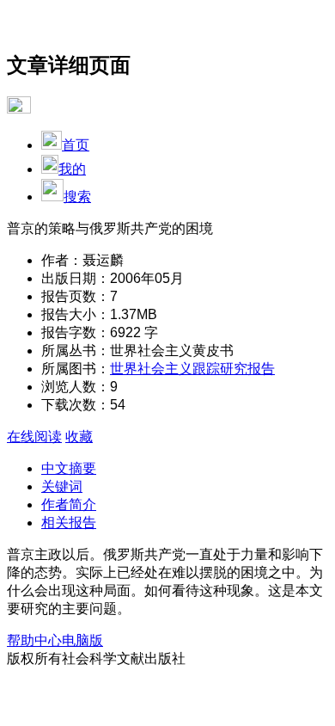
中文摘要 (68, 468)
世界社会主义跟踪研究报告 (192, 368)
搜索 (77, 196)
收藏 (79, 436)
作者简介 (68, 504)
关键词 (61, 486)
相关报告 (68, 522)
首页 (75, 145)
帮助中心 (34, 640)
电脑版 (82, 640)
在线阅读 (34, 436)
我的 (72, 169)
